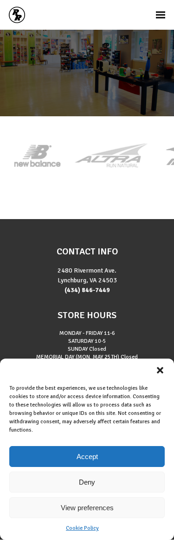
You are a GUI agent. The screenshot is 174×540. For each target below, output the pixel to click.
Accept (87, 456)
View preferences (87, 508)
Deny (87, 482)
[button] (160, 370)
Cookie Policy (82, 528)
